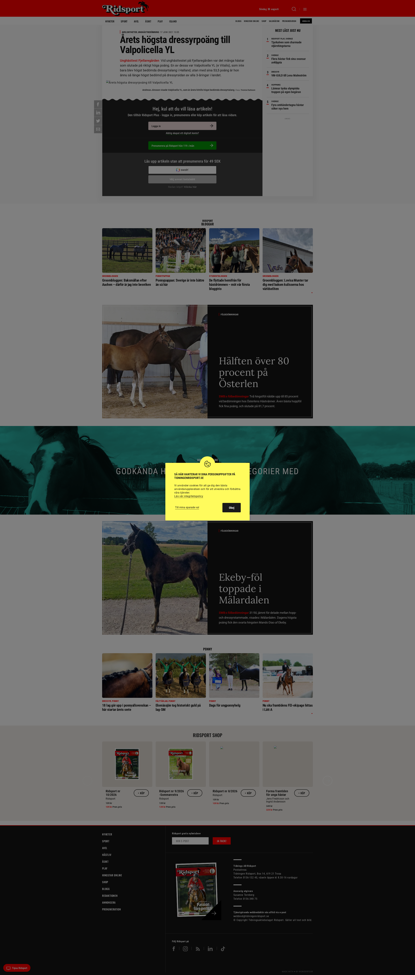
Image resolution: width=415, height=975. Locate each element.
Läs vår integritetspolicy (188, 496)
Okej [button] (231, 507)
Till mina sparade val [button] (187, 507)
